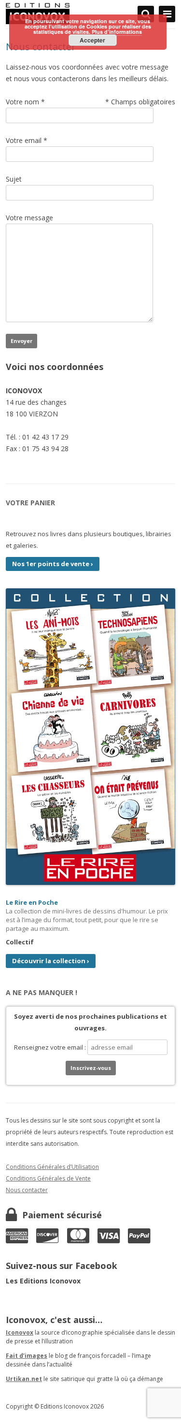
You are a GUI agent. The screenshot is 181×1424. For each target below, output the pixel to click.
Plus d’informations (117, 31)
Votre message (29, 217)
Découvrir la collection (50, 960)
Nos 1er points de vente (52, 563)
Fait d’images (26, 1356)
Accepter (92, 40)
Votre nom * (25, 101)
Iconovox (19, 1332)
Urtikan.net (24, 1379)
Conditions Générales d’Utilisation (52, 1167)
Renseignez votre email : (50, 1047)
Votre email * (26, 140)
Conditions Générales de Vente (48, 1178)
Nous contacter (27, 1190)
